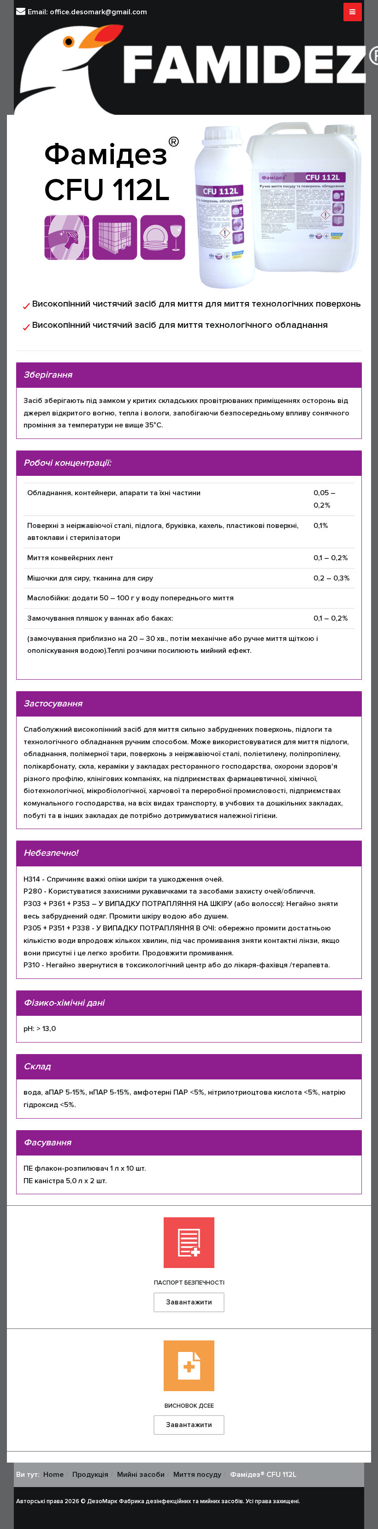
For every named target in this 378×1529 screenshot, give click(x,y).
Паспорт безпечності (189, 1282)
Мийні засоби (141, 1474)
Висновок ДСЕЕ (189, 1406)
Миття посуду (197, 1474)
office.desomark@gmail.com (98, 12)
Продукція (90, 1474)
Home (53, 1474)
